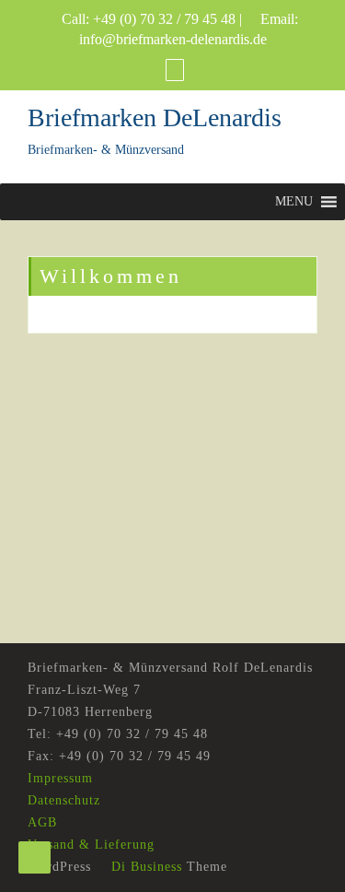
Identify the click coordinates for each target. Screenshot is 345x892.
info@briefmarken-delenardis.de (173, 39)
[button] (294, 201)
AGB (42, 822)
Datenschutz (64, 800)
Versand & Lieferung (91, 844)
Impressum (60, 778)
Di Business (144, 867)
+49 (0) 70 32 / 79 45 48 (164, 19)
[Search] (175, 69)
